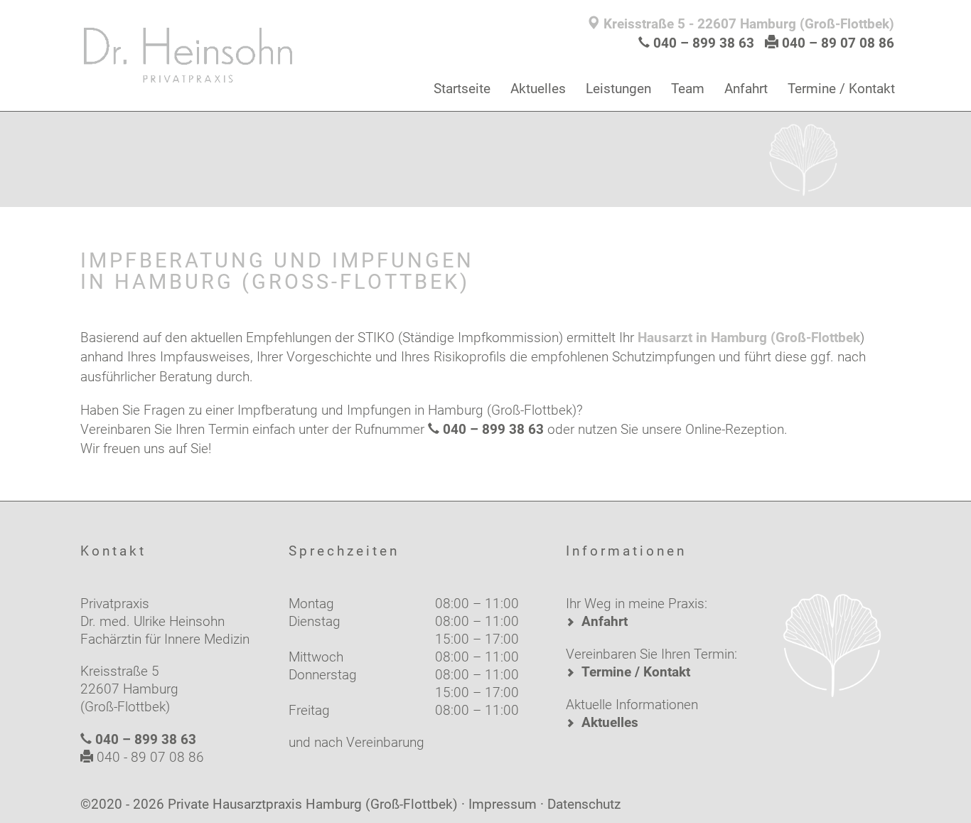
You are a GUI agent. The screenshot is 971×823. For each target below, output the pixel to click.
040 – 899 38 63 (703, 43)
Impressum (502, 804)
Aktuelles (538, 88)
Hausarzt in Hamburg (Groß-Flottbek (749, 337)
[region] (485, 156)
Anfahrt (746, 88)
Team (687, 88)
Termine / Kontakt (841, 88)
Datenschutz (584, 804)
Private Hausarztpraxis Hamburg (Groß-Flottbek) (313, 804)
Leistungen (618, 88)
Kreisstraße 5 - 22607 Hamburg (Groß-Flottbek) (747, 24)
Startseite (462, 88)
